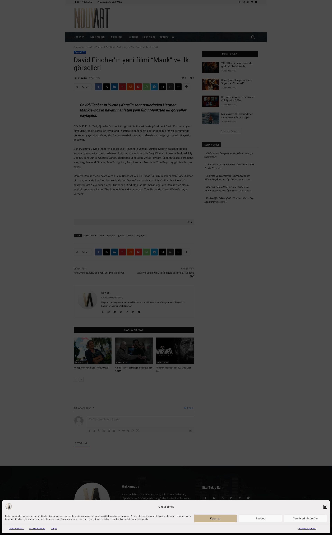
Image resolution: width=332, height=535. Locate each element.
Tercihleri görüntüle (305, 518)
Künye (54, 528)
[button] (325, 507)
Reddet (260, 518)
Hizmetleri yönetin (307, 528)
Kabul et (215, 518)
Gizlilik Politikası (37, 528)
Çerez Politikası (16, 528)
